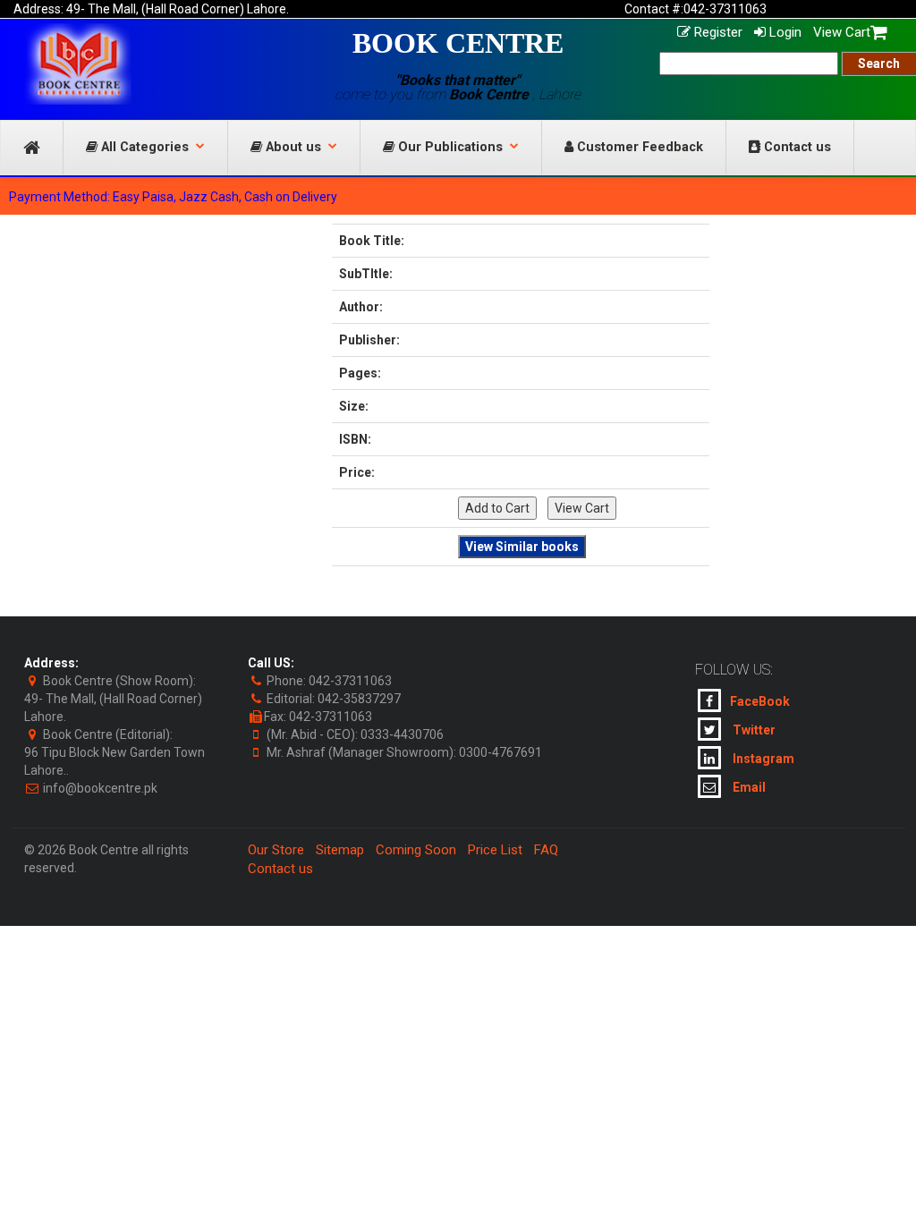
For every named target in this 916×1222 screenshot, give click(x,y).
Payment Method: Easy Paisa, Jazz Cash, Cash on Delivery (173, 197)
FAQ (546, 850)
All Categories (143, 147)
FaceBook (760, 701)
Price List (495, 850)
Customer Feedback (638, 147)
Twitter (753, 730)
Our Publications (448, 147)
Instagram (762, 758)
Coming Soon (416, 850)
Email (748, 787)
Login (784, 32)
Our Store (276, 850)
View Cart (841, 32)
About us (291, 147)
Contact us (795, 147)
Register (716, 32)
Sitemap (340, 850)
